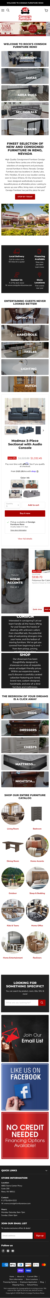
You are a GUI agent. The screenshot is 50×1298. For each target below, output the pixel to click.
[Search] (41, 1003)
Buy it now (25, 513)
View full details (25, 539)
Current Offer (32, 1276)
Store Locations (32, 1279)
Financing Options (10, 1282)
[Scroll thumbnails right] (43, 430)
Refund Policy (32, 1285)
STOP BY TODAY (25, 196)
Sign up (40, 1235)
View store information (18, 530)
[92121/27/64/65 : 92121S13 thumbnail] (11, 430)
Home (11, 1276)
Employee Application (28, 1282)
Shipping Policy (18, 1285)
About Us (20, 1276)
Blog (42, 1282)
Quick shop (37, 609)
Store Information (16, 1279)
